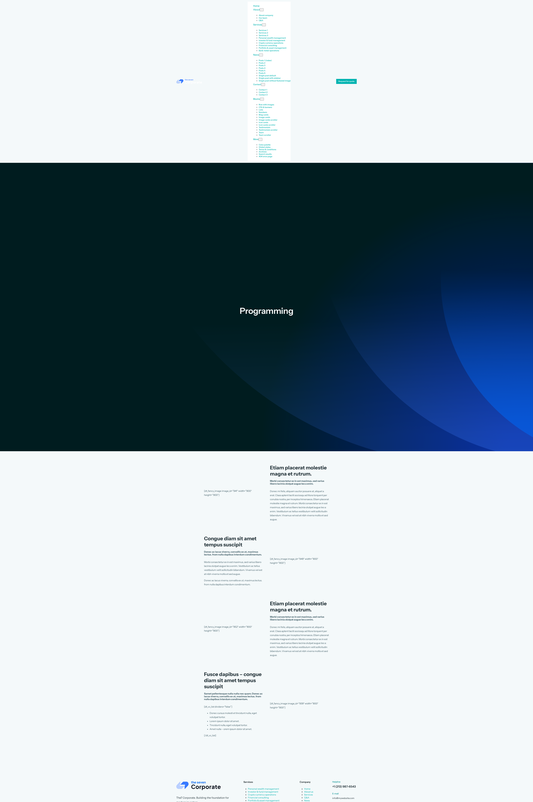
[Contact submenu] (263, 84)
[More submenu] (260, 139)
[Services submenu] (264, 24)
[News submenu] (261, 54)
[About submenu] (262, 9)
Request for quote (346, 81)
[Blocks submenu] (262, 99)
